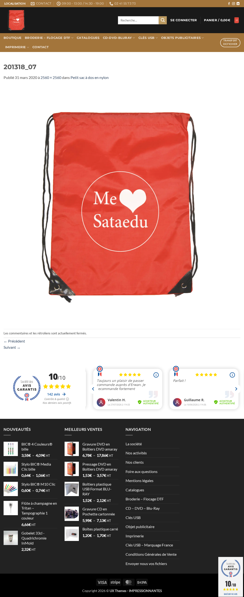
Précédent (14, 341)
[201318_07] (122, 204)
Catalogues (88, 38)
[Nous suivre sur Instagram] (233, 3)
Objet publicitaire (140, 526)
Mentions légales (139, 480)
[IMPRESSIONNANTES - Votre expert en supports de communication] (57, 20)
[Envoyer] (163, 20)
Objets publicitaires (181, 38)
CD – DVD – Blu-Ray (143, 508)
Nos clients (135, 462)
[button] (183, 20)
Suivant (12, 347)
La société (134, 443)
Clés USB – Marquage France (149, 545)
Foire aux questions (142, 471)
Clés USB (146, 38)
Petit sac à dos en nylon (90, 77)
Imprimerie (15, 47)
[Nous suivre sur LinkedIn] (238, 3)
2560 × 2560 (51, 77)
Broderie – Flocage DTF (47, 38)
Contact (40, 47)
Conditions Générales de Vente (151, 554)
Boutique (12, 38)
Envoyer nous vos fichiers (146, 563)
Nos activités (136, 453)
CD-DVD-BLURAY (117, 38)
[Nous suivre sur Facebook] (229, 3)
